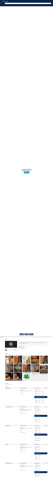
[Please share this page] (15, 350)
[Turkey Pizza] (35, 360)
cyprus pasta (5, 1)
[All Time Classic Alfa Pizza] (27, 368)
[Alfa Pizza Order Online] (9, 360)
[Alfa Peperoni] (9, 368)
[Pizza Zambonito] (18, 360)
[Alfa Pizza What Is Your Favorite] (27, 377)
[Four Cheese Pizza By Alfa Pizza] (44, 360)
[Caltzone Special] (35, 374)
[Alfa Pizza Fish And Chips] (44, 374)
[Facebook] (6, 350)
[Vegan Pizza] (27, 360)
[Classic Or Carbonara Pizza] (18, 368)
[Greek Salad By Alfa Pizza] (44, 369)
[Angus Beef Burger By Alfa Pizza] (9, 377)
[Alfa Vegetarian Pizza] (44, 364)
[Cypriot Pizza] (35, 368)
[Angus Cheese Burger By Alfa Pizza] (18, 377)
